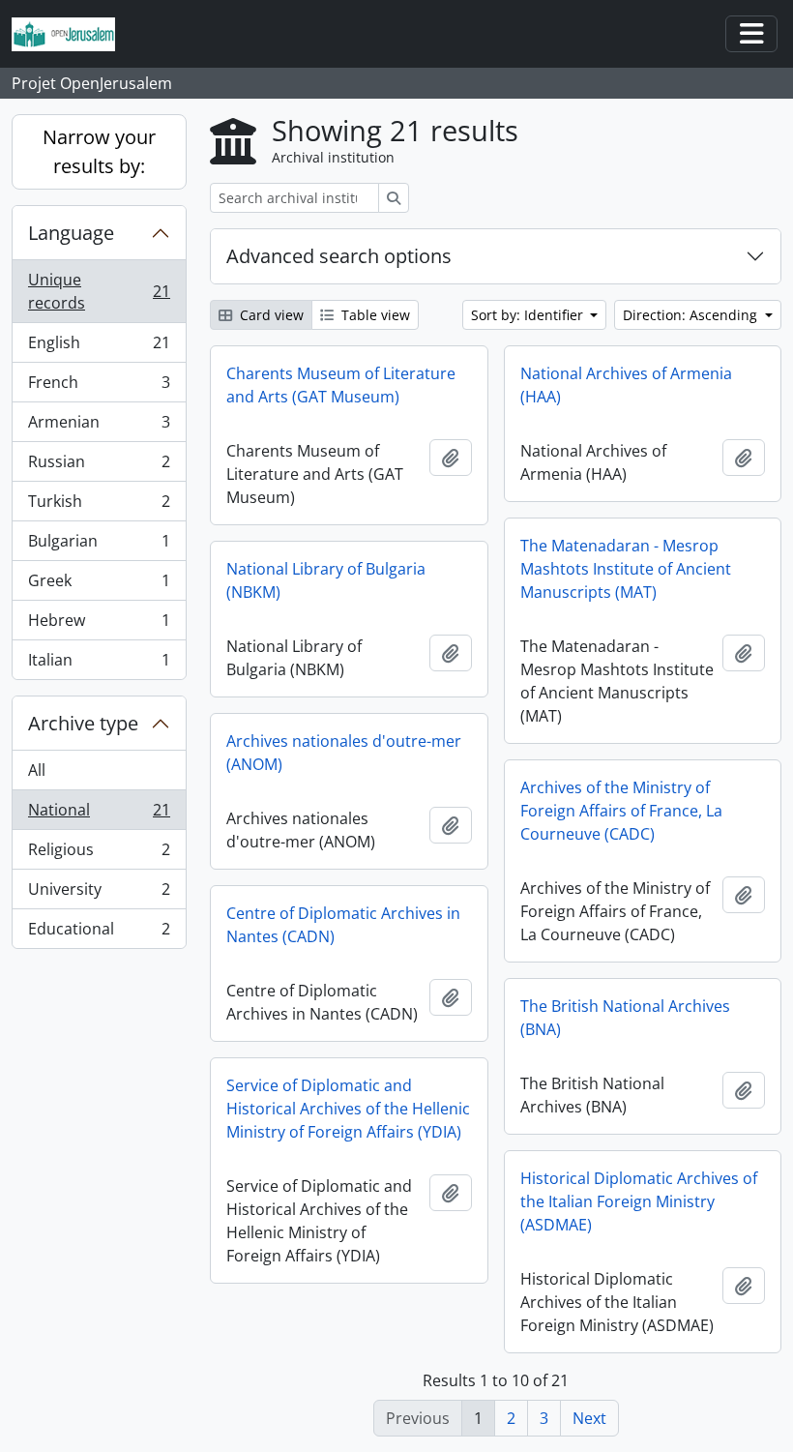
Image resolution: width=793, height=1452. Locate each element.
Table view (374, 315)
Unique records (98, 291)
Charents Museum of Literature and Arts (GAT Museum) (340, 385)
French (98, 386)
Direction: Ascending (692, 315)
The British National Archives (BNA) (625, 1017)
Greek (98, 585)
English (98, 347)
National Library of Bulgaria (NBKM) (326, 580)
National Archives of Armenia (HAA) (626, 385)
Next (589, 1418)
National (98, 814)
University (98, 893)
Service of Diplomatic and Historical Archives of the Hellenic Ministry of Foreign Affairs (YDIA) (348, 1108)
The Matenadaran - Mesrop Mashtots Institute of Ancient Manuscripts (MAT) (625, 569)
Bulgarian (98, 545)
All (36, 770)
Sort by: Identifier (529, 315)
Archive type (83, 723)
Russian (98, 466)
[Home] (71, 34)
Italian (98, 664)
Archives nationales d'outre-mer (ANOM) (343, 752)
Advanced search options (339, 256)
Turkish (98, 505)
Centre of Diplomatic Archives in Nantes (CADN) (343, 925)
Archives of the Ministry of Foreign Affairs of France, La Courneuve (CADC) (621, 811)
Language (71, 233)
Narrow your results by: (99, 151)
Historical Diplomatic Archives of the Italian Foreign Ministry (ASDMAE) (638, 1201)
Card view (270, 315)
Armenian (98, 426)
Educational (98, 933)
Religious (98, 854)
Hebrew (98, 624)
